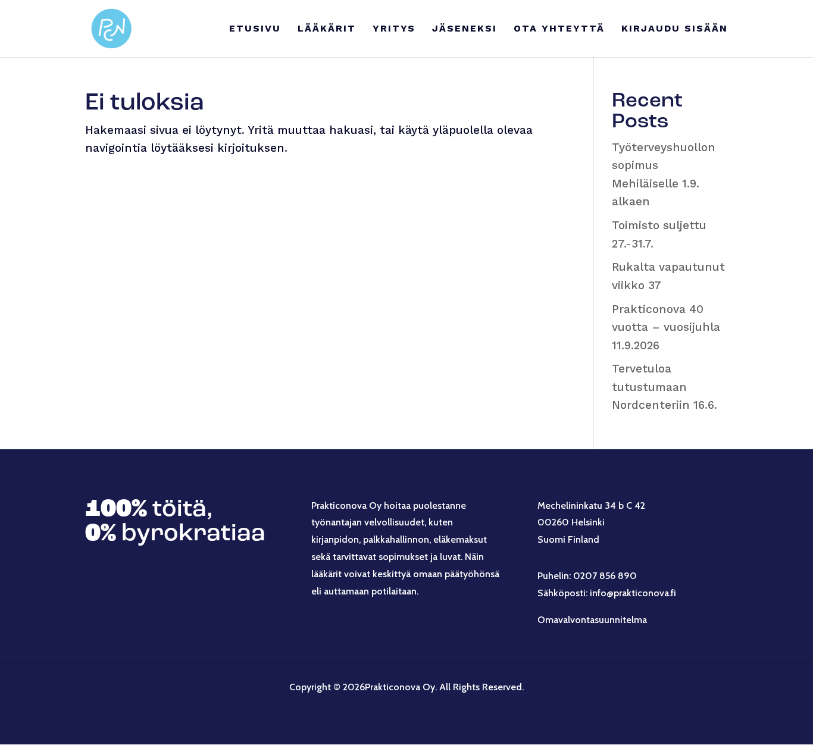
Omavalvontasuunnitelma (592, 619)
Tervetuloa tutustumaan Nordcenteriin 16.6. (664, 387)
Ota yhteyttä (559, 29)
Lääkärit (327, 29)
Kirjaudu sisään (674, 29)
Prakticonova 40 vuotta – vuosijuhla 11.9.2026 (666, 327)
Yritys (394, 29)
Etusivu (255, 29)
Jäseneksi (464, 29)
